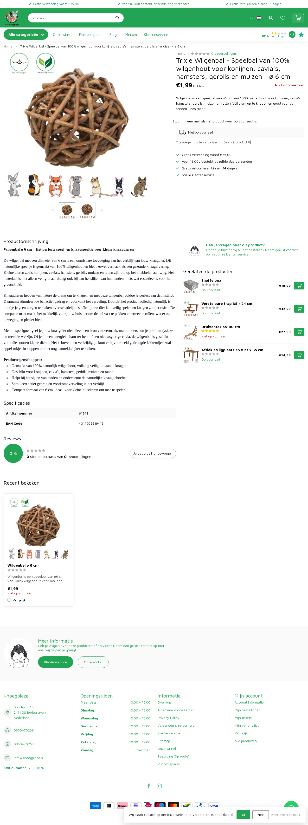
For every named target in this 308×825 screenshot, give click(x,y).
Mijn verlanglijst (247, 725)
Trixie (181, 53)
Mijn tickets (243, 718)
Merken (131, 34)
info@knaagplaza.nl (29, 758)
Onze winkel (62, 34)
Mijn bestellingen (247, 710)
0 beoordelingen (223, 53)
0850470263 (24, 730)
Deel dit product (236, 142)
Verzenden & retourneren (177, 725)
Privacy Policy (168, 718)
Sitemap (164, 741)
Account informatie (249, 702)
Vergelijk (19, 600)
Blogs (113, 34)
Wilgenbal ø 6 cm (22, 565)
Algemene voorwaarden (176, 710)
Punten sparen (91, 34)
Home (8, 46)
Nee (260, 814)
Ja (243, 814)
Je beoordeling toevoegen (153, 453)
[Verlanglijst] (282, 18)
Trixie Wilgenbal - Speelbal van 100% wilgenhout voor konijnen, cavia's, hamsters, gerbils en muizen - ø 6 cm (102, 46)
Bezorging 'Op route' (173, 756)
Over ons (165, 702)
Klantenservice (156, 34)
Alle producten (246, 741)
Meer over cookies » (286, 815)
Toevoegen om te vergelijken (197, 142)
